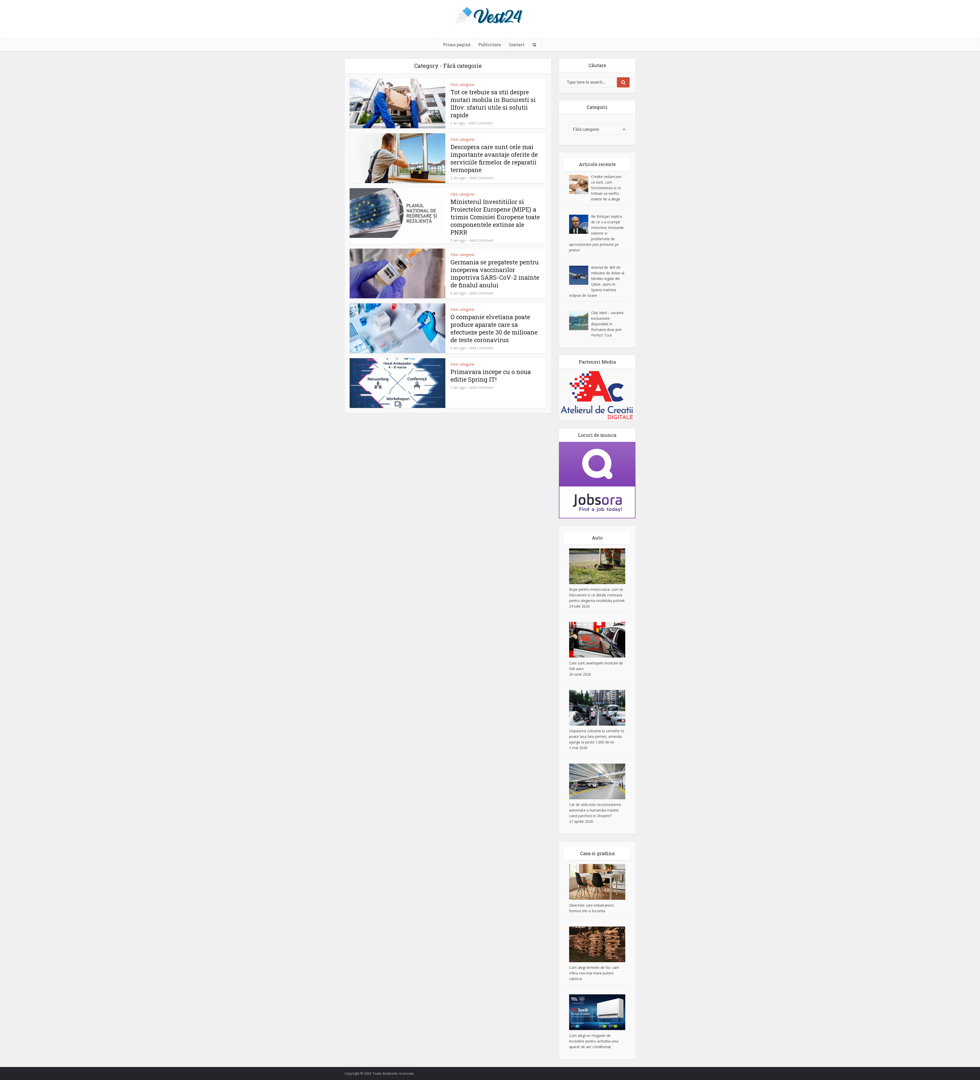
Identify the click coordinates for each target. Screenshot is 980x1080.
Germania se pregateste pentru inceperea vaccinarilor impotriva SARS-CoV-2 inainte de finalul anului (494, 273)
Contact (516, 44)
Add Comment (481, 123)
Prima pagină (457, 44)
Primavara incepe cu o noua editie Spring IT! (490, 375)
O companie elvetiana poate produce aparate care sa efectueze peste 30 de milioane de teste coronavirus (493, 328)
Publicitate (489, 44)
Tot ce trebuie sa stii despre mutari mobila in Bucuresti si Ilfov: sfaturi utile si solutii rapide (493, 103)
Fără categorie (462, 84)
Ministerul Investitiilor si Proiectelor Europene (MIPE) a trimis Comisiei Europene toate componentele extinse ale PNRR (495, 217)
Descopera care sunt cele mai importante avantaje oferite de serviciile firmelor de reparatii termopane (494, 158)
